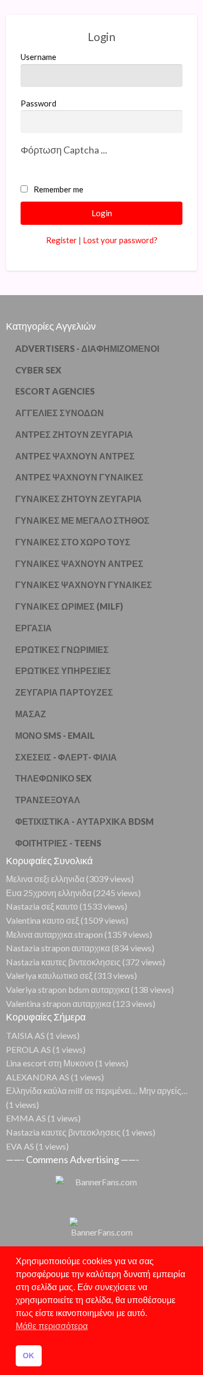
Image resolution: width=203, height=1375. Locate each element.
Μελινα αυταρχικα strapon (54, 934)
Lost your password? (120, 240)
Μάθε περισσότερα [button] (52, 1326)
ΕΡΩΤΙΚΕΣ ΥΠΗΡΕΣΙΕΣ (63, 670)
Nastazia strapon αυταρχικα (58, 948)
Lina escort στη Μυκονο (50, 1063)
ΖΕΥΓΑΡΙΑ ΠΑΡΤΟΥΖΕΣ (64, 692)
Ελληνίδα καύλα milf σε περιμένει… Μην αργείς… (97, 1090)
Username (38, 57)
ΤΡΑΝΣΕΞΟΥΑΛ (47, 800)
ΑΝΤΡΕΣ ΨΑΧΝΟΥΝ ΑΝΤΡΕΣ (75, 456)
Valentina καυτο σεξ (42, 920)
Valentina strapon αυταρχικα (58, 1003)
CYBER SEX (38, 370)
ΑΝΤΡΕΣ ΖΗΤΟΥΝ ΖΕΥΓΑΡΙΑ (74, 434)
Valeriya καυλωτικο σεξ (49, 975)
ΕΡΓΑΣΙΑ (33, 628)
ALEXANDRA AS (37, 1077)
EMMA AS (26, 1118)
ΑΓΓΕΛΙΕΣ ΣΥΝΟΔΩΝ (59, 413)
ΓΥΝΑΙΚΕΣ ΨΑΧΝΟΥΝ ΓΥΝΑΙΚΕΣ (83, 584)
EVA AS (20, 1146)
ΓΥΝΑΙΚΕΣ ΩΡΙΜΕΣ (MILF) (69, 606)
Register (61, 240)
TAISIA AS (25, 1035)
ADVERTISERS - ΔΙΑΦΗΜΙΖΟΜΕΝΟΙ (87, 348)
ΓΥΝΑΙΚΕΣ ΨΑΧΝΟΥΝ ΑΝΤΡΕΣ (79, 563)
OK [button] (28, 1355)
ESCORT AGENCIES (55, 391)
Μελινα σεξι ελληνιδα (45, 878)
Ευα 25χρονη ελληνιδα (48, 892)
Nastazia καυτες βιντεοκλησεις (63, 962)
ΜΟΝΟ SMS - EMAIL (55, 735)
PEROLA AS (28, 1049)
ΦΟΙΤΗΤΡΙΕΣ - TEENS (58, 843)
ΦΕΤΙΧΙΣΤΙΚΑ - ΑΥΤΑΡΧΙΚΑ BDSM (84, 821)
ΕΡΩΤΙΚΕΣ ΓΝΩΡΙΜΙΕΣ (62, 649)
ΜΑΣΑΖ (30, 714)
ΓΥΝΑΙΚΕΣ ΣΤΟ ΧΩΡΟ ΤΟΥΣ (72, 542)
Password (38, 103)
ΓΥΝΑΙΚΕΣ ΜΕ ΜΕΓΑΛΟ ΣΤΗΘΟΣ (82, 520)
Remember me (58, 189)
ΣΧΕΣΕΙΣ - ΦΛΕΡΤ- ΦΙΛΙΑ (66, 757)
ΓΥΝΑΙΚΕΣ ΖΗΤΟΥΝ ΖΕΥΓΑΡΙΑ (78, 498)
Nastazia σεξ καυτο (42, 906)
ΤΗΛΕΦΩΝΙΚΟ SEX (53, 778)
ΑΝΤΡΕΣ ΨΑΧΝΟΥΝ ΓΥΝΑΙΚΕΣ (79, 477)
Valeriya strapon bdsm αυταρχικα (67, 989)
